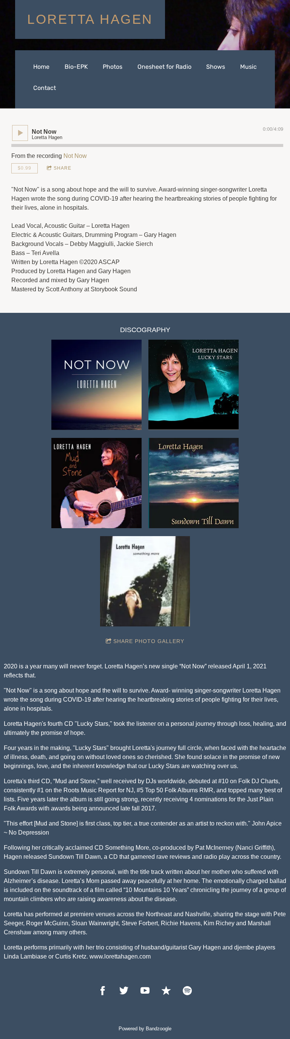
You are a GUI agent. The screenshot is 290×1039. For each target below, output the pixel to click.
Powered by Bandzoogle (145, 1028)
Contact (44, 87)
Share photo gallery (148, 641)
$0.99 (24, 168)
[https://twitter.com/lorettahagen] (123, 990)
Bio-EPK (76, 66)
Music (248, 66)
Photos (112, 66)
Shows (215, 66)
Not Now (75, 156)
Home (41, 66)
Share (62, 168)
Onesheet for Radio (164, 66)
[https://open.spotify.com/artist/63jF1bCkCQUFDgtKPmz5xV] (187, 990)
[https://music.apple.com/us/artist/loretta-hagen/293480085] (166, 990)
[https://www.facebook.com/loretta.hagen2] (102, 990)
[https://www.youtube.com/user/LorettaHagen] (145, 990)
